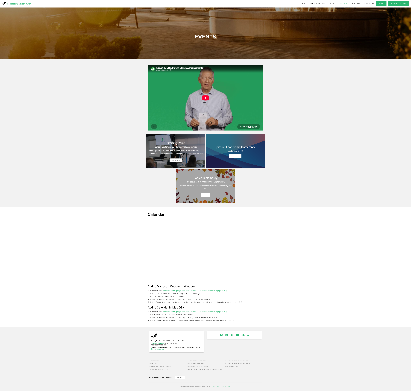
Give (381, 3)
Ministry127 (153, 363)
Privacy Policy (226, 386)
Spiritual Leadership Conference (236, 360)
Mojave (179, 377)
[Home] (3, 3)
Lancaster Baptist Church (19, 3)
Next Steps (369, 4)
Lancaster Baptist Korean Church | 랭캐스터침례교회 (205, 369)
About (302, 4)
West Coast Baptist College (159, 369)
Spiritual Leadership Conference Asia (238, 363)
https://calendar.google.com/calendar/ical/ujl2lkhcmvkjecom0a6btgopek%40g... (195, 290)
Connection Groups (157, 343)
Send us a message (157, 349)
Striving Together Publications (160, 366)
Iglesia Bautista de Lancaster (198, 366)
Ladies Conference (231, 366)
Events (344, 4)
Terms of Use (215, 386)
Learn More (176, 160)
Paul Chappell (154, 360)
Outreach (356, 4)
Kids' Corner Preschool (195, 363)
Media (333, 4)
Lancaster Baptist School (197, 360)
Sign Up (205, 195)
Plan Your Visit (398, 3)
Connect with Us (318, 4)
